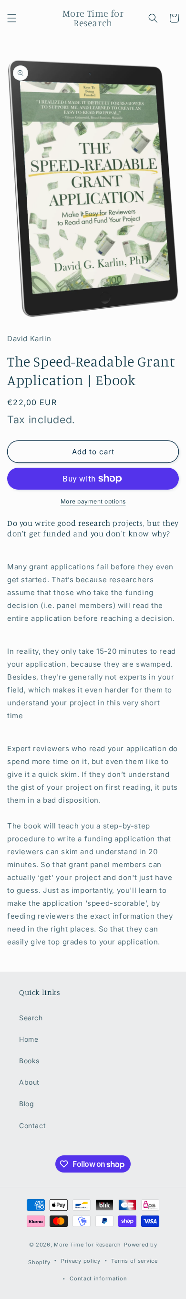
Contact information (98, 1278)
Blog (26, 1104)
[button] (11, 18)
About (29, 1082)
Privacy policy (81, 1260)
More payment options (93, 501)
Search (31, 1018)
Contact (32, 1125)
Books (29, 1061)
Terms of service (134, 1260)
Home (28, 1039)
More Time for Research (87, 1244)
